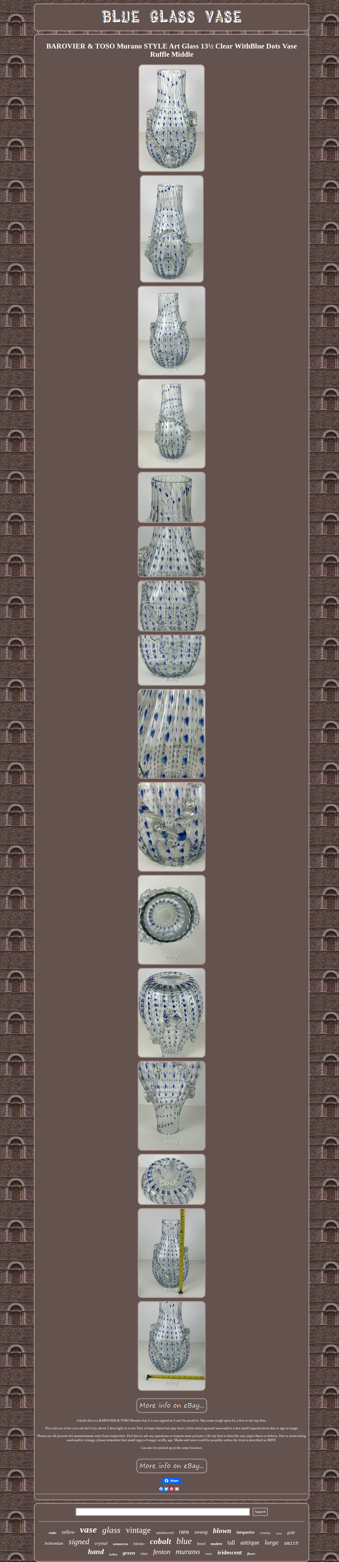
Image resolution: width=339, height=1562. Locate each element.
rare (184, 1532)
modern (216, 1544)
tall (231, 1542)
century (265, 1533)
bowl (201, 1543)
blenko (139, 1544)
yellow (68, 1532)
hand (96, 1551)
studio (52, 1533)
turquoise (246, 1532)
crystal (101, 1543)
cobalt (160, 1541)
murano (188, 1551)
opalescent (165, 1532)
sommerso (120, 1544)
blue (184, 1541)
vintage (138, 1530)
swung (201, 1532)
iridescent (229, 1552)
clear (144, 1554)
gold (291, 1532)
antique (249, 1542)
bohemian (54, 1543)
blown (222, 1531)
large (272, 1542)
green (129, 1553)
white (279, 1533)
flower (251, 1554)
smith (291, 1543)
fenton (161, 1552)
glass (111, 1530)
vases (208, 1554)
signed (79, 1541)
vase (88, 1529)
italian (113, 1554)
